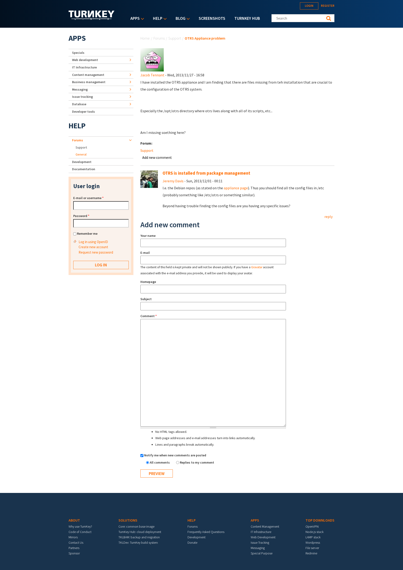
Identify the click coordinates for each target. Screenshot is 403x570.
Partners (74, 548)
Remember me (87, 233)
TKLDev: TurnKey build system (138, 542)
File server (312, 548)
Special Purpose (261, 553)
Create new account (93, 247)
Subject (146, 299)
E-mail (145, 252)
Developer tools (83, 111)
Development (81, 162)
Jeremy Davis (173, 181)
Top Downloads (320, 520)
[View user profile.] (152, 59)
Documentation (83, 169)
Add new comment (157, 157)
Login (309, 6)
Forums (159, 38)
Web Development (263, 537)
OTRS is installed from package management (206, 173)
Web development (85, 60)
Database (79, 104)
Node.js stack (314, 532)
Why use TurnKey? (80, 526)
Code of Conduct (80, 532)
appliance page (236, 188)
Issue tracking (82, 97)
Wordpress (313, 542)
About (74, 520)
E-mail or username (88, 198)
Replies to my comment (197, 462)
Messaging (80, 89)
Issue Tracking (260, 542)
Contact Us (76, 542)
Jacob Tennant (152, 75)
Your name (148, 236)
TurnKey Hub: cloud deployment (139, 532)
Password (81, 216)
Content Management (265, 526)
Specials (78, 53)
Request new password (96, 252)
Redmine (311, 553)
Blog (179, 19)
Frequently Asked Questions (206, 532)
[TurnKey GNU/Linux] (92, 18)
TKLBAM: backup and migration (139, 537)
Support (174, 38)
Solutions (127, 520)
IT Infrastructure (84, 67)
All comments (160, 462)
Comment (148, 316)
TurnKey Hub (247, 18)
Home (145, 38)
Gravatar (256, 267)
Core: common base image (136, 526)
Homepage (148, 282)
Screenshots (212, 18)
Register (327, 6)
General (81, 154)
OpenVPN (312, 526)
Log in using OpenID (93, 242)
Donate (192, 542)
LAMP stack (313, 537)
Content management (88, 75)
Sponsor (74, 553)
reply (328, 216)
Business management (88, 82)
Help (156, 19)
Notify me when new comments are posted (175, 455)
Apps (134, 19)
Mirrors (73, 537)
